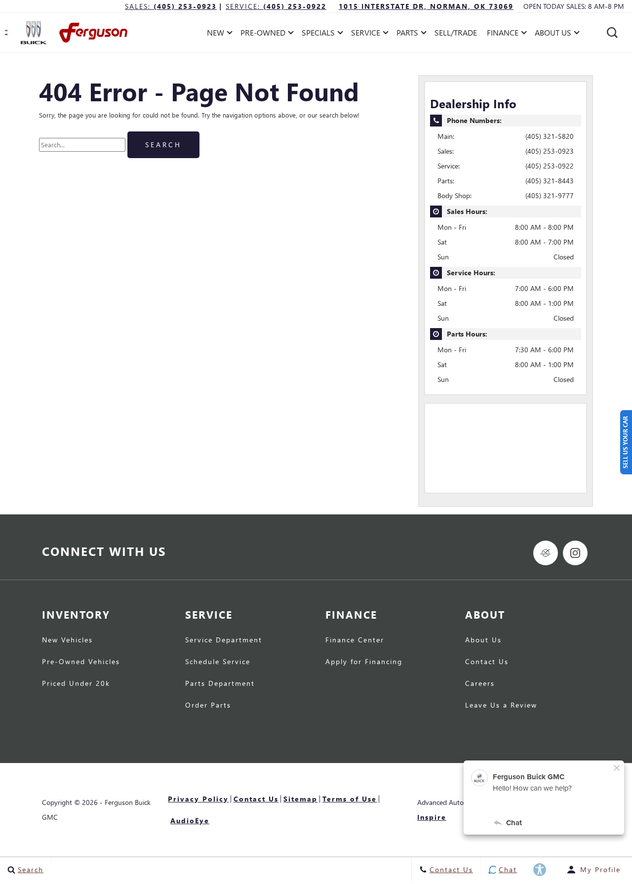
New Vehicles (67, 640)
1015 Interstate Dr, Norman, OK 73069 (426, 6)
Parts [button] (407, 34)
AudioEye (189, 820)
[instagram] (575, 553)
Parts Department (220, 684)
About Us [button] (552, 34)
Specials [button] (318, 34)
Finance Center (354, 640)
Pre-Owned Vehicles (81, 662)
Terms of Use (349, 798)
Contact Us (487, 662)
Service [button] (365, 34)
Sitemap (300, 798)
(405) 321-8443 (549, 180)
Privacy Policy (198, 798)
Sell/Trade (455, 32)
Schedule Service (217, 662)
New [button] (218, 34)
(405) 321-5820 (549, 136)
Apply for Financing (363, 662)
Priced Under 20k (76, 684)
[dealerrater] (545, 553)
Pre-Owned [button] (262, 34)
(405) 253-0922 (549, 165)
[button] (612, 32)
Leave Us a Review (501, 706)
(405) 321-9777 (549, 195)
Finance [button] (502, 34)
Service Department (223, 640)
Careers (480, 684)
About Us (483, 640)
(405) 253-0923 (549, 151)
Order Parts (208, 706)
